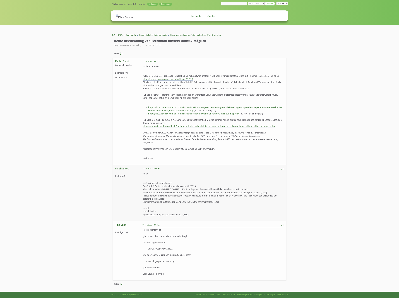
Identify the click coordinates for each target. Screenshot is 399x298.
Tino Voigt (120, 224)
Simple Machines (134, 295)
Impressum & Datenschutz (234, 295)
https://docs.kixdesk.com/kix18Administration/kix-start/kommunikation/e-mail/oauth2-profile (193, 113)
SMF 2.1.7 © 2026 (118, 295)
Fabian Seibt (122, 61)
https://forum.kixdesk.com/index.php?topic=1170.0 (168, 79)
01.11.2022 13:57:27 (151, 225)
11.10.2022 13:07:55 (151, 61)
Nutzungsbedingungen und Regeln (260, 295)
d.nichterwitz (122, 168)
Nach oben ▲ (282, 295)
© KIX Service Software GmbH (208, 295)
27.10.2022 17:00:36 (151, 168)
